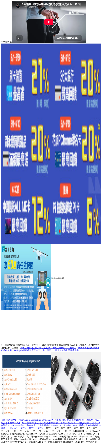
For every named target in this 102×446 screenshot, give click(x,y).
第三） (23, 428)
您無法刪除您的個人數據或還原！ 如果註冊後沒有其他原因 (48, 348)
